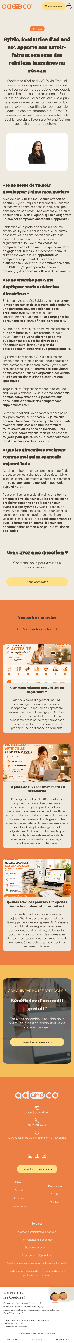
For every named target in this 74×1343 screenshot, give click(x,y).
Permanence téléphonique (37, 1239)
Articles (55, 1194)
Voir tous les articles (37, 629)
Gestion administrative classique (37, 1231)
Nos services (19, 1206)
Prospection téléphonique (37, 1255)
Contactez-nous (53, 6)
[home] (17, 6)
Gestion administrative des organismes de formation (37, 1263)
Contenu (55, 1202)
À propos (18, 1198)
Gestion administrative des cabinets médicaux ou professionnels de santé (37, 1273)
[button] (69, 6)
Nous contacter (37, 582)
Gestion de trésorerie (37, 1247)
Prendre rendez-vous (37, 1042)
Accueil (19, 1190)
